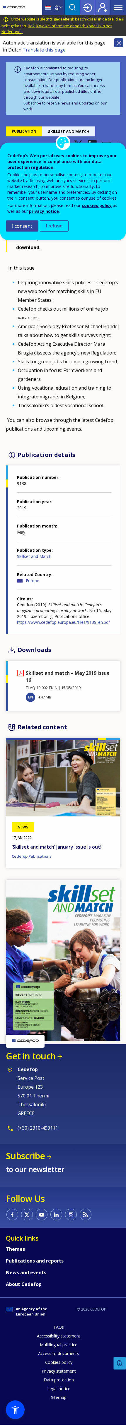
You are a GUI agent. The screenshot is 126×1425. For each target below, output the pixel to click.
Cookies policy (58, 1362)
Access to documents (58, 1353)
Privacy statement (59, 1371)
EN (30, 697)
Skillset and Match (34, 556)
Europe (32, 580)
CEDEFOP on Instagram (71, 1214)
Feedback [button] (120, 1363)
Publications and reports (35, 1261)
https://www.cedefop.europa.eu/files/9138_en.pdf (63, 622)
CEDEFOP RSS (85, 1214)
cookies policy (97, 205)
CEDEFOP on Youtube (41, 1214)
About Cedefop (24, 1284)
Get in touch (31, 1056)
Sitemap (59, 1397)
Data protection (59, 1380)
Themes (15, 1249)
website (52, 97)
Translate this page (44, 50)
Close (118, 42)
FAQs (59, 1327)
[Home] (14, 7)
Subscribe (32, 103)
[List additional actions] (60, 7)
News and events (26, 1272)
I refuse (54, 225)
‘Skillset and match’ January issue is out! (56, 847)
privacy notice (44, 211)
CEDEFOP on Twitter (27, 1214)
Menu (118, 7)
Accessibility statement (58, 1336)
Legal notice (58, 1388)
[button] (63, 960)
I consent (22, 226)
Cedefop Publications (31, 856)
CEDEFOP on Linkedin (56, 1214)
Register (102, 7)
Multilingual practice (58, 1344)
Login (87, 7)
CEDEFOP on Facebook (12, 1214)
